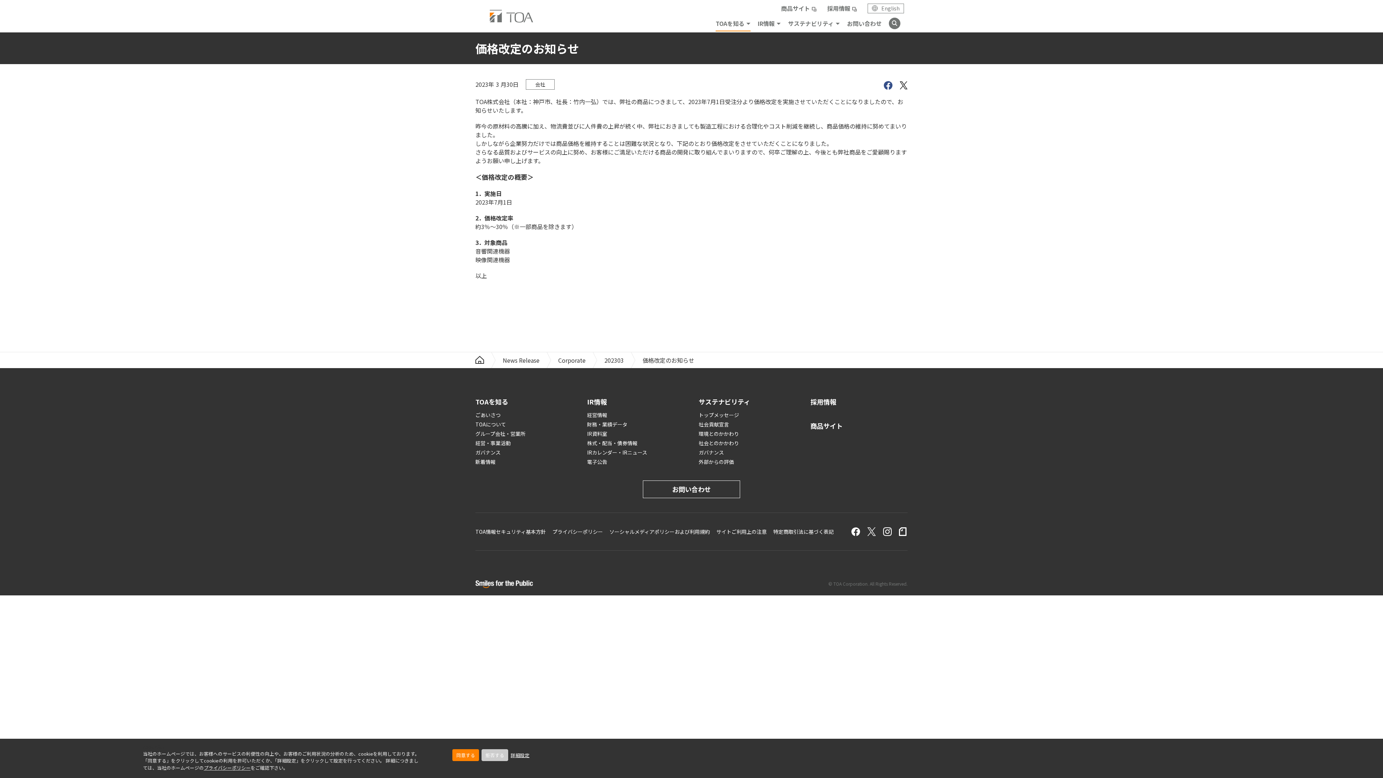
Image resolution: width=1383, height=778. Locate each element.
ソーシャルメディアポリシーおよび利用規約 (659, 531)
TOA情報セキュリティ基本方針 (510, 531)
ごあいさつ (488, 415)
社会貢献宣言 (714, 424)
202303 (614, 360)
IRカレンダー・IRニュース (617, 452)
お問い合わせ (864, 23)
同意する (465, 755)
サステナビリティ (811, 23)
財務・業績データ (607, 424)
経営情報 (597, 415)
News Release (521, 360)
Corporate (572, 360)
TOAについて (490, 424)
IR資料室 (597, 433)
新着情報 (485, 461)
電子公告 (597, 461)
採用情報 (838, 8)
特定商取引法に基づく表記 (803, 531)
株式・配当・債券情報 (612, 443)
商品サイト (795, 8)
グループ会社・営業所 (500, 433)
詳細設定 (520, 755)
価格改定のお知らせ (668, 360)
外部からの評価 (716, 461)
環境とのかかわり (719, 433)
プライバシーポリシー (227, 767)
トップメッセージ (719, 415)
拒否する (494, 755)
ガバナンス (488, 452)
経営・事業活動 (493, 443)
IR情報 (766, 23)
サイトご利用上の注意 (741, 531)
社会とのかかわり (719, 443)
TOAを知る (730, 23)
